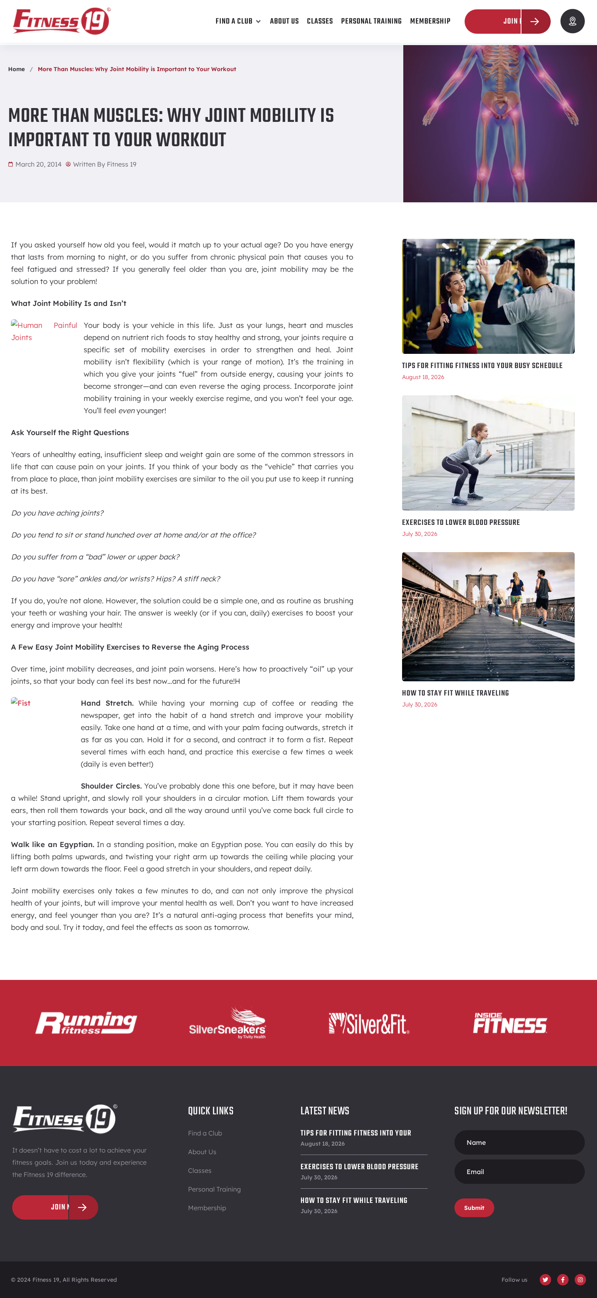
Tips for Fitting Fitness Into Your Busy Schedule (482, 366)
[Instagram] (580, 1279)
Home (16, 69)
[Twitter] (545, 1279)
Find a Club (205, 1133)
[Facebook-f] (563, 1279)
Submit (474, 1207)
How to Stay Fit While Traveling (455, 693)
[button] (239, 21)
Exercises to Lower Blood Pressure (461, 523)
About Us (202, 1152)
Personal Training (214, 1189)
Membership (207, 1208)
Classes (200, 1170)
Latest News (325, 1111)
